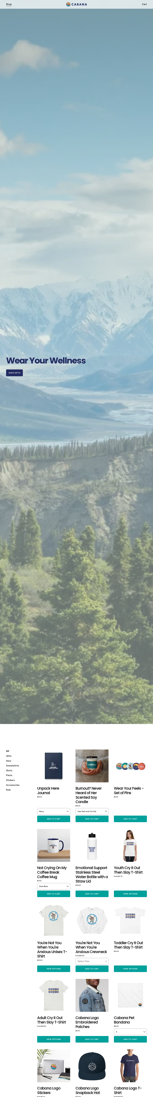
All (7, 751)
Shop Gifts (14, 372)
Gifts (8, 755)
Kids (8, 789)
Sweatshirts (12, 765)
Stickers (10, 780)
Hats (8, 760)
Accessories (12, 785)
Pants (9, 775)
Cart (144, 4)
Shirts (9, 770)
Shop (9, 4)
